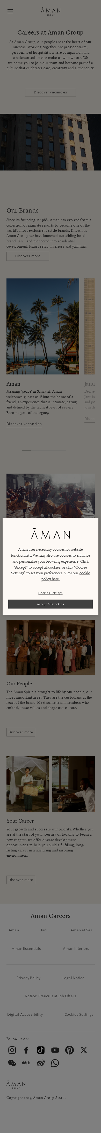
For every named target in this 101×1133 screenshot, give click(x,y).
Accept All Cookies (50, 604)
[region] (51, 566)
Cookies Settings (50, 593)
